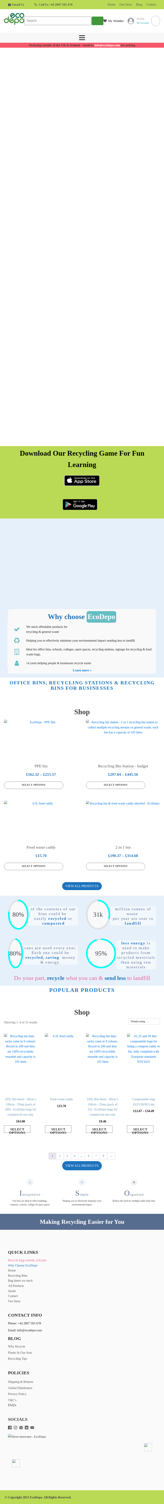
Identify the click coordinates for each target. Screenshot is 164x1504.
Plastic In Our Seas (20, 1352)
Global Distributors (20, 1388)
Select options (34, 785)
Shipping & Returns (20, 1381)
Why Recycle (16, 1346)
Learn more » (82, 670)
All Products (16, 1285)
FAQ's (12, 1405)
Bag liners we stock (20, 1280)
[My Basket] (155, 21)
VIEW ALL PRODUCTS (82, 886)
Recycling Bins (17, 1275)
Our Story (125, 4)
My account (143, 23)
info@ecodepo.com (107, 45)
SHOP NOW (37, 121)
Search (97, 21)
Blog (139, 4)
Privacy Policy (17, 1394)
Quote (12, 1291)
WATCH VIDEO (83, 121)
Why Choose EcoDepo (22, 1265)
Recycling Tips (17, 1358)
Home (111, 4)
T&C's (12, 1400)
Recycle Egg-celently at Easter (27, 1260)
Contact (151, 4)
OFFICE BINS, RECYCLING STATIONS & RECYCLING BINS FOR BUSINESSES (82, 685)
